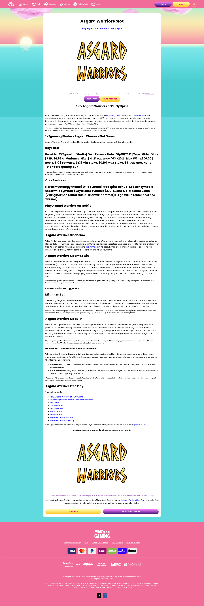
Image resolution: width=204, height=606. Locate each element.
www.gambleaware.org (108, 577)
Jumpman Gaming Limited (74, 583)
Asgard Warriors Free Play (62, 420)
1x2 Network (140, 115)
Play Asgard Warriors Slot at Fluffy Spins (102, 28)
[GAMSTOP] (88, 564)
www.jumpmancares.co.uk (131, 577)
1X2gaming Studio (113, 115)
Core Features (56, 405)
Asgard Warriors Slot (130, 500)
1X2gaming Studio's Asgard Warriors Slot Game (71, 399)
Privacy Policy (117, 543)
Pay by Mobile (110, 98)
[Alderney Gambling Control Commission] (132, 564)
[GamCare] (68, 564)
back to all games (131, 511)
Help (86, 543)
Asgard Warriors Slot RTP (61, 417)
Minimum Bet (56, 414)
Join (181, 4)
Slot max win (56, 411)
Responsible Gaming (72, 543)
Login (163, 4)
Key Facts (54, 402)
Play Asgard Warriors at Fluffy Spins (66, 396)
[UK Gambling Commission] (102, 564)
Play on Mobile (56, 408)
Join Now (92, 98)
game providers (140, 425)
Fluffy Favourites (133, 543)
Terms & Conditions (100, 543)
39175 (50, 585)
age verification (93, 247)
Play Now (73, 511)
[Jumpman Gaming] (102, 537)
